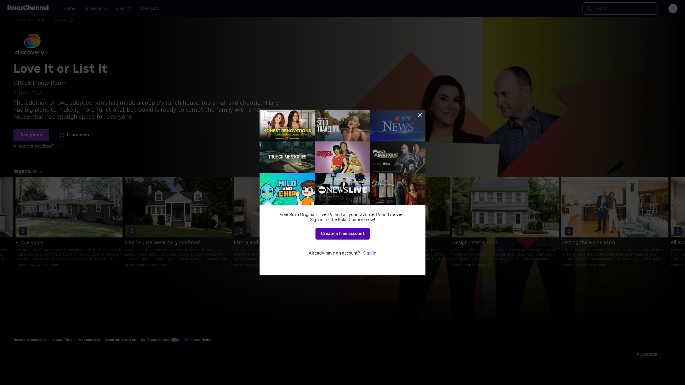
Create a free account (342, 234)
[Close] (420, 115)
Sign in (369, 253)
